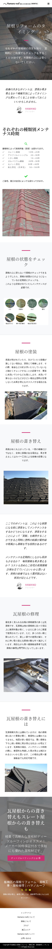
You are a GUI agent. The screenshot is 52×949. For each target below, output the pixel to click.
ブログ (26, 925)
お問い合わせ (26, 938)
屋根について (26, 921)
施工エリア (26, 930)
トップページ (26, 913)
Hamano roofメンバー (26, 934)
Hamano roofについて (26, 917)
